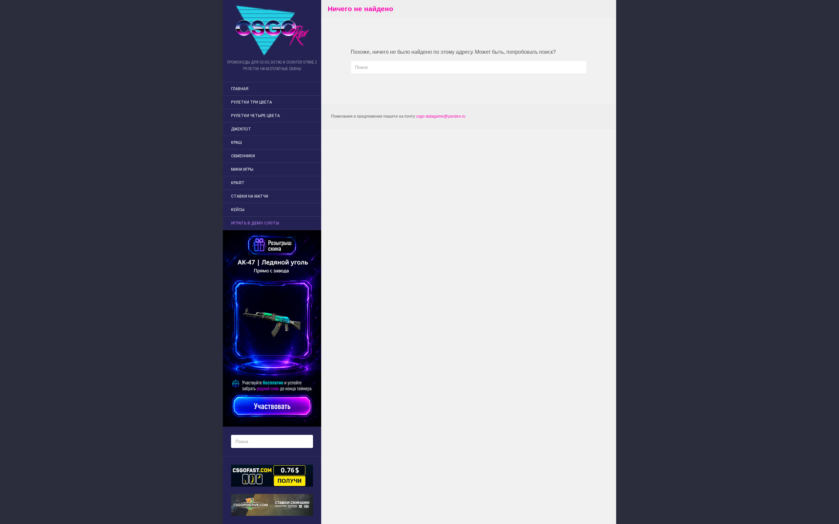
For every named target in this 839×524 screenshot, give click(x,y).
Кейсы (237, 209)
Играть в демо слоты (255, 223)
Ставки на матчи (249, 196)
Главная (239, 89)
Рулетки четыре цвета (255, 115)
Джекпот (241, 129)
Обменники (243, 156)
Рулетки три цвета (251, 102)
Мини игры (242, 169)
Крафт (237, 183)
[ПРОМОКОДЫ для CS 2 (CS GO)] (272, 30)
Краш (236, 142)
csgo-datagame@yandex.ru (440, 116)
